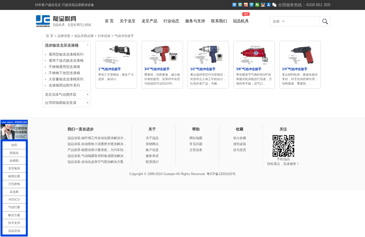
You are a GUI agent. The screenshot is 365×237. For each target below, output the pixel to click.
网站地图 (195, 138)
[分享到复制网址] (274, 5)
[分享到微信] (257, 5)
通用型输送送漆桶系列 (66, 54)
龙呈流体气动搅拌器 (60, 94)
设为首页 (239, 150)
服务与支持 (195, 21)
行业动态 (171, 21)
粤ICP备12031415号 (221, 174)
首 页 (109, 21)
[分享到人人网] (269, 5)
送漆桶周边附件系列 (64, 85)
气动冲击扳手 (124, 36)
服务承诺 (152, 156)
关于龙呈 (128, 21)
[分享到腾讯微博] (252, 5)
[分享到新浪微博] (246, 5)
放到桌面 (239, 144)
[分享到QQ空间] (240, 5)
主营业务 (195, 150)
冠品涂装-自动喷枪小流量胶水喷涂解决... (97, 144)
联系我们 (219, 21)
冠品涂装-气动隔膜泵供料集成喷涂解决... (97, 156)
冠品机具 (241, 21)
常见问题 (195, 144)
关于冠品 (152, 138)
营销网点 (152, 144)
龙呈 (325, 21)
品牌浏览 (63, 36)
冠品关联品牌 (84, 36)
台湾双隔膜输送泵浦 (60, 103)
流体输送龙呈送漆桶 (61, 45)
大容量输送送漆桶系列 (66, 79)
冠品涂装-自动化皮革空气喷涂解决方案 (95, 162)
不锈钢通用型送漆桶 (64, 67)
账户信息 (152, 150)
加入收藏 (239, 138)
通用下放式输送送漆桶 (66, 60)
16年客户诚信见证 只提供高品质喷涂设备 (64, 5)
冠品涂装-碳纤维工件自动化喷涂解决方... (97, 138)
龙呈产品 (149, 21)
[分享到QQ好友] (263, 5)
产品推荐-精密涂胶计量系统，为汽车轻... (97, 150)
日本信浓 (104, 36)
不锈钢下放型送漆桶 (64, 73)
